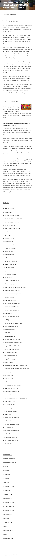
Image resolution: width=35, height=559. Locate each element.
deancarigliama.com (11, 395)
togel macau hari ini (8, 522)
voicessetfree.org (10, 329)
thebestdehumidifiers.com (13, 385)
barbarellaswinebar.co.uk (12, 215)
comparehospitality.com (12, 307)
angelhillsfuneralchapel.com (13, 346)
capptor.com (8, 313)
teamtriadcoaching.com (12, 430)
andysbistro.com (10, 382)
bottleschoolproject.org (12, 222)
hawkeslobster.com (10, 251)
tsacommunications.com (12, 388)
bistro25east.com (10, 333)
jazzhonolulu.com (10, 238)
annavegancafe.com (11, 411)
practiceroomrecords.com (12, 303)
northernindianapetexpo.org (13, 342)
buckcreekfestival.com (11, 245)
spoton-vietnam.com (11, 437)
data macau (6, 478)
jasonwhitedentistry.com (12, 280)
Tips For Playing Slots (10, 101)
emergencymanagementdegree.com (16, 398)
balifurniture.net (9, 297)
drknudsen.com (9, 375)
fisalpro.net (8, 414)
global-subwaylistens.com (12, 290)
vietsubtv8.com (9, 267)
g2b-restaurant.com (11, 352)
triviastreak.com (9, 427)
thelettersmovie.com (11, 274)
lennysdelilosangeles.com (12, 228)
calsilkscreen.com (10, 404)
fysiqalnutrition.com (11, 258)
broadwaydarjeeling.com (12, 326)
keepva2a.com (9, 378)
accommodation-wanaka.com (13, 219)
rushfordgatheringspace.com (13, 323)
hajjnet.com (8, 212)
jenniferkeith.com (10, 401)
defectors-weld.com (11, 261)
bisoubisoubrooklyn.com (12, 284)
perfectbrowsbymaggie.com (13, 294)
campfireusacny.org (10, 336)
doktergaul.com (9, 362)
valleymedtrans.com (11, 355)
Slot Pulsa (6, 203)
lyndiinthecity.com (10, 248)
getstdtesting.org (10, 225)
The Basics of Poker (10, 21)
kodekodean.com (10, 434)
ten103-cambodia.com (11, 440)
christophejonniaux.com (12, 316)
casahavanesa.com (10, 232)
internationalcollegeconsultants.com (16, 365)
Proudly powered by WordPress (11, 555)
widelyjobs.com (9, 320)
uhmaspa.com (9, 277)
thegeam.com (9, 372)
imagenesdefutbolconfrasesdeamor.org (17, 368)
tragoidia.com (9, 241)
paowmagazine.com (10, 271)
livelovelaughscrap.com (12, 310)
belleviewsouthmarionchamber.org (15, 287)
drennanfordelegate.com (12, 424)
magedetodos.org (10, 359)
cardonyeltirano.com (11, 300)
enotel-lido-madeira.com (12, 417)
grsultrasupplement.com (12, 349)
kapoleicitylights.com (11, 264)
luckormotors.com (10, 421)
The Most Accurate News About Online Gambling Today (16, 5)
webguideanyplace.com (12, 391)
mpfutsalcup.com (10, 408)
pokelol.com (8, 235)
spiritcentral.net (9, 254)
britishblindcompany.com (12, 339)
